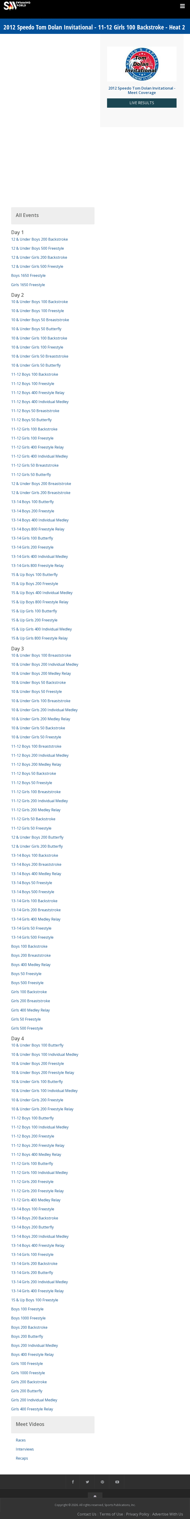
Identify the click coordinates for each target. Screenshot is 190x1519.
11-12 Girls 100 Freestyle (32, 438)
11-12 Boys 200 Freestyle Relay (37, 1145)
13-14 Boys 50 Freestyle (31, 882)
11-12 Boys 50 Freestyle (31, 782)
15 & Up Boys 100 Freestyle (34, 1299)
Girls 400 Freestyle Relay (32, 1409)
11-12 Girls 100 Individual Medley (39, 1172)
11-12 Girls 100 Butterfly (32, 1163)
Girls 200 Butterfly (26, 1390)
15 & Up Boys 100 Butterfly (34, 574)
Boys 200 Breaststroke (31, 955)
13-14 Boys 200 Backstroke (34, 1218)
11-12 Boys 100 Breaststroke (36, 746)
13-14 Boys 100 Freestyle (32, 1209)
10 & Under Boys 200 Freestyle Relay (42, 1072)
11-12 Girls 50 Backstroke (33, 818)
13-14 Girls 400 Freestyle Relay (37, 1290)
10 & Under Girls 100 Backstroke (39, 338)
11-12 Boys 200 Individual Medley (40, 755)
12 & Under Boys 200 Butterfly (37, 837)
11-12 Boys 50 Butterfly (31, 419)
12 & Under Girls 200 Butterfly (37, 846)
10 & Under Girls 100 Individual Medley (44, 1090)
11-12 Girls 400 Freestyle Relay (37, 447)
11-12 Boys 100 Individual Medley (40, 1127)
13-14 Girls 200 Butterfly (32, 1272)
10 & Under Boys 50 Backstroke (38, 682)
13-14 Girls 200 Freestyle (32, 547)
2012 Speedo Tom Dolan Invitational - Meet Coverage (141, 90)
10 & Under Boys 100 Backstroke (39, 301)
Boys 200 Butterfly (27, 1336)
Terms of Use (111, 1514)
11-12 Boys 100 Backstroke (34, 374)
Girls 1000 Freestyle (28, 1372)
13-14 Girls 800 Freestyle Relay (37, 565)
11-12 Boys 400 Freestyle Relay (37, 392)
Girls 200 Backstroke (29, 1381)
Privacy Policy (137, 1514)
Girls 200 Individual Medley (34, 1400)
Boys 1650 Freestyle (28, 275)
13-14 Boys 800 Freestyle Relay (37, 529)
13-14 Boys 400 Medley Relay (36, 873)
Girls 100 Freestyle (27, 1363)
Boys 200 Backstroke (29, 1327)
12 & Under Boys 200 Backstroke (39, 239)
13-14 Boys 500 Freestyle (32, 891)
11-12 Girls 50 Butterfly (31, 474)
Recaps (22, 1458)
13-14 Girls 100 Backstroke (34, 900)
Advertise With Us (167, 1514)
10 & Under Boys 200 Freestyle (37, 1063)
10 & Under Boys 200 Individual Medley (44, 664)
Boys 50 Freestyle (26, 973)
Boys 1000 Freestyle (28, 1318)
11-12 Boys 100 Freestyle (32, 383)
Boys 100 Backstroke (29, 946)
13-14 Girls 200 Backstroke (34, 1263)
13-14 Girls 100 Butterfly (32, 538)
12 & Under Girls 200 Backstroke (39, 257)
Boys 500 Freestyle (27, 982)
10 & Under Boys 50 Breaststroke (40, 319)
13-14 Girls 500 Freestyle (32, 937)
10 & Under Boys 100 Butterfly (37, 1045)
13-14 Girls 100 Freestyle (32, 1254)
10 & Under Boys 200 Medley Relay (41, 673)
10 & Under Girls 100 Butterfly (37, 1081)
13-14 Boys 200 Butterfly (32, 1227)
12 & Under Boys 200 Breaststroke (41, 483)
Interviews (25, 1449)
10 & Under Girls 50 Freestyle (36, 737)
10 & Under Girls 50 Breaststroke (39, 356)
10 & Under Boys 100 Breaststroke (41, 655)
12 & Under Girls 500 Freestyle (37, 266)
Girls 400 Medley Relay (30, 1010)
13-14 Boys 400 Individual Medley (40, 520)
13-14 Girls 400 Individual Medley (39, 556)
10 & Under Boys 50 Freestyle (36, 691)
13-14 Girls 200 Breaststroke (36, 909)
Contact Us (86, 1514)
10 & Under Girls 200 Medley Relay (40, 718)
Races (21, 1440)
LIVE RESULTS (142, 103)
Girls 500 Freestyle (27, 1028)
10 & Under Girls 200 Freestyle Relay (42, 1109)
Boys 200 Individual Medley (34, 1345)
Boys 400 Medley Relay (31, 964)
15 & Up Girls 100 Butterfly (34, 611)
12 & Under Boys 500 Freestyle (37, 248)
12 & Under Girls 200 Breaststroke (40, 492)
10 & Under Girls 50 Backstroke (38, 727)
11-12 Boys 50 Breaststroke (35, 410)
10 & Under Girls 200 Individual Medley (44, 709)
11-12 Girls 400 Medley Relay (35, 1199)
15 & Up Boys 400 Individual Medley (42, 592)
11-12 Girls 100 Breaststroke (36, 791)
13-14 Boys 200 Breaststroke (36, 864)
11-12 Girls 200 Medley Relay (35, 809)
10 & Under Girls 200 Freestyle (37, 1099)
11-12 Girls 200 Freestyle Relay (37, 1190)
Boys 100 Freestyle (27, 1309)
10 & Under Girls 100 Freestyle (37, 347)
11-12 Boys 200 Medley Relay (36, 764)
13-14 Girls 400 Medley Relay (35, 919)
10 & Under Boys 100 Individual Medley (44, 1054)
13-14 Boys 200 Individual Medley (40, 1236)
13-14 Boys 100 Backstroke (34, 855)
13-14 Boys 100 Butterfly (32, 501)
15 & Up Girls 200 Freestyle (34, 620)
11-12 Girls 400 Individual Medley (39, 456)
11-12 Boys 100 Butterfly (32, 1118)
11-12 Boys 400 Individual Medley (40, 401)
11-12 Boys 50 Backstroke (33, 773)
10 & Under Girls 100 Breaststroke (40, 700)
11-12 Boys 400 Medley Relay (36, 1154)
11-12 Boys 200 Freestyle (32, 1136)
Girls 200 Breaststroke (30, 1000)
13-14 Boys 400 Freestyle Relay (37, 1245)
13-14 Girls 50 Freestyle (31, 928)
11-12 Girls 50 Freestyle (31, 828)
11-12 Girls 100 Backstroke (34, 429)
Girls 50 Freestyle (26, 1019)
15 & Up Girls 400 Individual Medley (41, 629)
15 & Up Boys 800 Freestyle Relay (39, 601)
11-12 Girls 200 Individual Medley (39, 800)
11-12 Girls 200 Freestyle (32, 1181)
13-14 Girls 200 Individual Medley (39, 1281)
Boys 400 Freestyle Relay (32, 1354)
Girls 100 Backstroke (29, 991)
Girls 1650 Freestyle (28, 284)
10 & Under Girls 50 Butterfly (36, 365)
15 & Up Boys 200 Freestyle (34, 583)
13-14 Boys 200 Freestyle (32, 511)
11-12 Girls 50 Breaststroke (35, 465)
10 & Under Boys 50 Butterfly (36, 328)
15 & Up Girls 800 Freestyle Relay (39, 638)
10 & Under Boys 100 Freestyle (37, 310)
